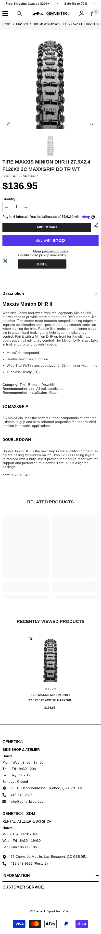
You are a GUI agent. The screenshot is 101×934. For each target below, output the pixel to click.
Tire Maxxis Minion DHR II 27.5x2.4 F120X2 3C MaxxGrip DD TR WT (50, 698)
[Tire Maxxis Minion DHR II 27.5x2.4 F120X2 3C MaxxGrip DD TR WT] (50, 658)
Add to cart (47, 227)
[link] (25, 589)
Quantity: (9, 199)
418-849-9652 (22, 863)
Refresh (42, 264)
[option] (50, 80)
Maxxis (50, 689)
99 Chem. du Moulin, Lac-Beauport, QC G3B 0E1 (49, 857)
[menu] (5, 13)
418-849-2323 (22, 795)
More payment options (50, 251)
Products (22, 24)
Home (6, 24)
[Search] (19, 13)
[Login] (81, 13)
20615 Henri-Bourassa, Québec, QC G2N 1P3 (46, 788)
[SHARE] (95, 226)
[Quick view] (31, 638)
